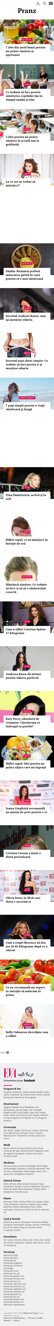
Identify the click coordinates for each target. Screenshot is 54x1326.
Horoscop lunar (11, 1270)
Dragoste (8, 1092)
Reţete (7, 1198)
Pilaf (33, 1206)
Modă (7, 1145)
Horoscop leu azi (12, 1296)
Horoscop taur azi (12, 1281)
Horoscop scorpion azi (14, 1286)
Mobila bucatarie (12, 1222)
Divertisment (27, 398)
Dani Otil (34, 1112)
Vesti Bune (38, 1242)
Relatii (40, 1092)
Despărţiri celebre (23, 1242)
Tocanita (23, 1204)
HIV (11, 1174)
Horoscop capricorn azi (15, 1283)
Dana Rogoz (23, 1112)
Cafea (46, 1201)
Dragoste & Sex (12, 1088)
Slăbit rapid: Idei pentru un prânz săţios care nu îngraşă (26, 765)
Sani (6, 1133)
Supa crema (42, 1204)
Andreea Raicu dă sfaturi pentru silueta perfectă (23, 676)
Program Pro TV (30, 1117)
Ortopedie (19, 1174)
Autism (17, 1230)
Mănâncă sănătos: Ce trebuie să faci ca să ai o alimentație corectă (26, 588)
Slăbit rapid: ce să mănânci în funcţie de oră (27, 541)
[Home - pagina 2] (12, 1051)
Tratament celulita (25, 1135)
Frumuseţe (10, 1127)
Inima (22, 1166)
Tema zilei (38, 1239)
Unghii (17, 1130)
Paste (15, 1201)
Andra (7, 1115)
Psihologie (31, 1166)
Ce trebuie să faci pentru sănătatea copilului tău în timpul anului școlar (24, 96)
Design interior (32, 1224)
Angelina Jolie (10, 1112)
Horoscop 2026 (11, 1255)
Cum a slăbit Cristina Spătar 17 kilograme (26, 631)
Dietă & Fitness (12, 1180)
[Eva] (9, 3)
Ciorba (22, 1201)
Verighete (19, 1153)
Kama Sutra (30, 1094)
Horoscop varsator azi (14, 1291)
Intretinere (9, 1186)
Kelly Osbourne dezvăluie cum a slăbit (27, 1034)
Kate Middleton (27, 1107)
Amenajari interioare (31, 1222)
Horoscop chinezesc (13, 1265)
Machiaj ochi (10, 1135)
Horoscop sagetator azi (15, 1289)
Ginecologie (42, 1166)
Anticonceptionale (36, 1168)
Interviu (17, 1239)
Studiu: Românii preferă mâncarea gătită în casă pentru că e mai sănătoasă (24, 275)
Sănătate (9, 1162)
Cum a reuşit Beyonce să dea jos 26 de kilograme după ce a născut (27, 946)
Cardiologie (17, 1171)
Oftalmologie (29, 1171)
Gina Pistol (21, 1115)
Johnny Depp (22, 1110)
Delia (12, 1115)
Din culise (8, 1239)
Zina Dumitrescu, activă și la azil (26, 497)
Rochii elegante (35, 1150)
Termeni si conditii (35, 1318)
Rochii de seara (17, 1148)
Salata (39, 1201)
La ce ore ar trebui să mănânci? (20, 183)
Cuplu (46, 1092)
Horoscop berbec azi (13, 1302)
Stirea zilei (27, 1239)
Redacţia (7, 1320)
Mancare (8, 1201)
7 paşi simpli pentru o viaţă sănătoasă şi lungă (25, 407)
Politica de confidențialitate (14, 1318)
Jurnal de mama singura (15, 1227)
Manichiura (14, 1133)
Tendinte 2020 (10, 1156)
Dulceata (13, 1204)
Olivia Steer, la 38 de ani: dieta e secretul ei (23, 899)
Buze (31, 1133)
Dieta (27, 174)
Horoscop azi (10, 1260)
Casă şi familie (12, 1218)
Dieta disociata (25, 1189)
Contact (16, 1320)
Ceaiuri (15, 1166)
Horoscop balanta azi (14, 1299)
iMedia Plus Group (30, 1313)
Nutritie (27, 40)
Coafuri (35, 1130)
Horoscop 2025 (11, 1257)
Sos (34, 1201)
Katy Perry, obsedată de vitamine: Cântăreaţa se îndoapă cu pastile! (23, 722)
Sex (21, 1094)
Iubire (6, 1094)
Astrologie (8, 1268)
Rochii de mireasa (34, 1148)
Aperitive (8, 1206)
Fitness (13, 1183)
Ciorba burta (31, 1209)
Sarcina (7, 1166)
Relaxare (34, 1183)
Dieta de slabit (11, 1189)
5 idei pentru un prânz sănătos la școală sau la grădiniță (22, 140)
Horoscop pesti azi (12, 1294)
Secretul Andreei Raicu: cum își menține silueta (26, 318)
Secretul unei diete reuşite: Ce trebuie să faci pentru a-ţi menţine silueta (27, 364)
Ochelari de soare (33, 1153)
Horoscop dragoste (13, 1263)
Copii (27, 84)
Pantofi (24, 1150)
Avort (39, 1171)
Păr (5, 1130)
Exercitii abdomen (31, 1186)
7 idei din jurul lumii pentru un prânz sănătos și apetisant (25, 51)
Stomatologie (10, 1168)
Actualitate (10, 1236)
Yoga (41, 1183)
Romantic (17, 1092)
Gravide (31, 1227)
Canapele (8, 1224)
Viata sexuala (29, 1092)
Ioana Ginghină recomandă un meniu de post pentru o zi (26, 810)
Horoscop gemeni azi (14, 1276)
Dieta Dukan (23, 1183)
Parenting (45, 1224)
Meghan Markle (11, 1107)
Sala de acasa (21, 1191)
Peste (28, 1201)
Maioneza (25, 1206)
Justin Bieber (33, 1115)
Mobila (45, 1222)
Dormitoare (19, 1224)
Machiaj (44, 1130)
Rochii (11, 1130)
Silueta (37, 1189)
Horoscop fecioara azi (14, 1278)
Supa (6, 1204)
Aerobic (18, 1186)
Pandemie (11, 1245)
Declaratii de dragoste (25, 1097)
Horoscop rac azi (12, 1273)
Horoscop (9, 1252)
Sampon (25, 1133)
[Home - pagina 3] (13, 1051)
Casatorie (14, 1094)
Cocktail (31, 1204)
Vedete (27, 711)
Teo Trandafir (35, 1110)
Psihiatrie (29, 1174)
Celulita (38, 1133)
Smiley (42, 1112)
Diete (6, 1183)
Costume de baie (12, 1150)
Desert (16, 1206)
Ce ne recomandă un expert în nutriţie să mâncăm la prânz (25, 991)
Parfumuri (26, 1130)
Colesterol (22, 1168)
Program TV (16, 1117)
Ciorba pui (19, 1209)
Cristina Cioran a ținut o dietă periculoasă (23, 855)
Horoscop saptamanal (14, 1304)
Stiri (27, 308)
